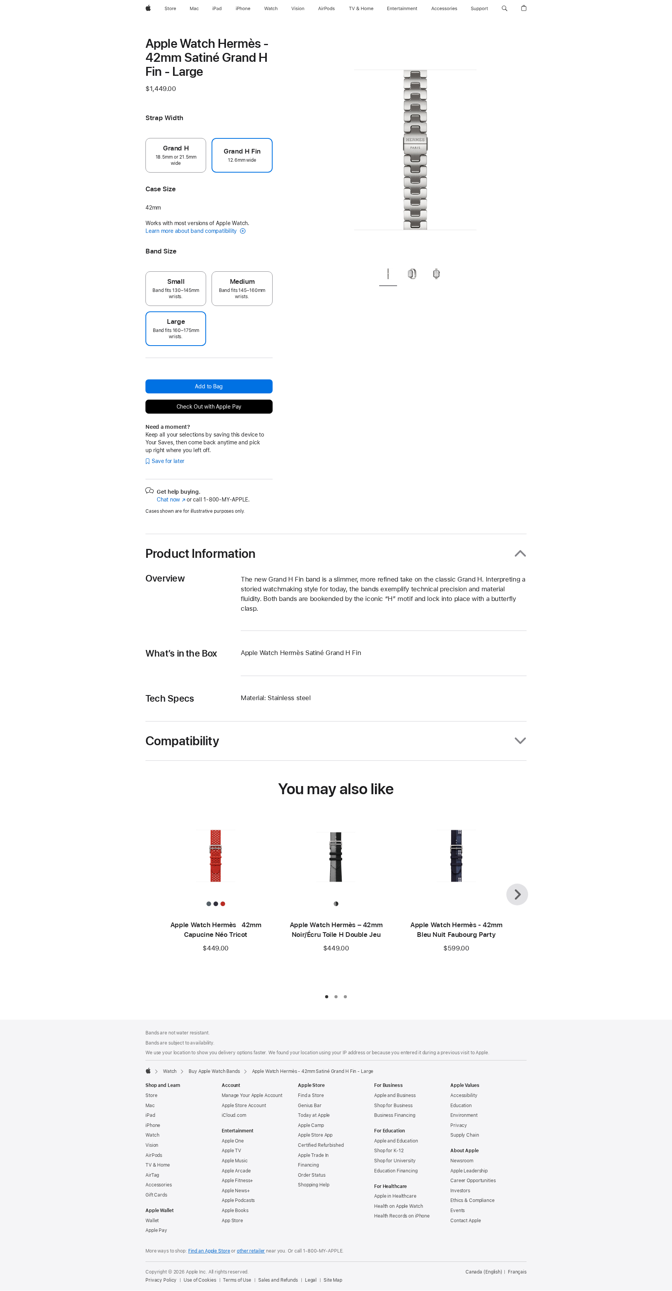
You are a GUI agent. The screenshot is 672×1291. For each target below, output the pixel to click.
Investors (460, 1190)
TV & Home (157, 1165)
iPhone (152, 1125)
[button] (505, 8)
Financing (308, 1165)
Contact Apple (465, 1220)
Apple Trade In (313, 1155)
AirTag (152, 1175)
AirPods (153, 1155)
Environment (464, 1115)
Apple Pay (156, 1230)
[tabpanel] (415, 148)
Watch (170, 1071)
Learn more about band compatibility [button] (191, 231)
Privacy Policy (161, 1280)
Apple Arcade (236, 1171)
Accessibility (463, 1095)
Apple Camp (311, 1125)
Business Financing (394, 1115)
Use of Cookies (200, 1280)
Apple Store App (315, 1135)
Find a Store (311, 1095)
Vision (151, 1145)
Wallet (152, 1220)
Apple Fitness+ (237, 1180)
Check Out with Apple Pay (209, 407)
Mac (150, 1105)
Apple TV (231, 1150)
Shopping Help (313, 1185)
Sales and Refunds (278, 1280)
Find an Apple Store (209, 1251)
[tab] (388, 275)
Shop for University (395, 1160)
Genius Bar (310, 1105)
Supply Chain (464, 1135)
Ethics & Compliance (472, 1200)
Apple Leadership (469, 1171)
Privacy (458, 1125)
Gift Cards (156, 1195)
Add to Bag (209, 386)
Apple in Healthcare (395, 1196)
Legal (311, 1280)
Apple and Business (395, 1095)
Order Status (312, 1175)
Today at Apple (314, 1115)
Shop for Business (393, 1105)
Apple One (233, 1141)
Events (457, 1210)
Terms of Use (237, 1280)
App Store (232, 1220)
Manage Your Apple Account (252, 1095)
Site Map (333, 1280)
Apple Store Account (244, 1105)
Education (461, 1105)
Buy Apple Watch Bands (214, 1071)
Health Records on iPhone (402, 1216)
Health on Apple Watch (398, 1206)
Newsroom (461, 1160)
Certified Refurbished (320, 1145)
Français (517, 1272)
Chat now (171, 499)
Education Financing (396, 1171)
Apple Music (235, 1160)
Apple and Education (396, 1141)
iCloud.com (234, 1115)
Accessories (158, 1185)
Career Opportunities (473, 1180)
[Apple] (148, 1070)
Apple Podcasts (238, 1200)
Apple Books (235, 1210)
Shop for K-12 (388, 1150)
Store (151, 1095)
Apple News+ (236, 1190)
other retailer (251, 1251)
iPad (150, 1115)
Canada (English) (484, 1272)
